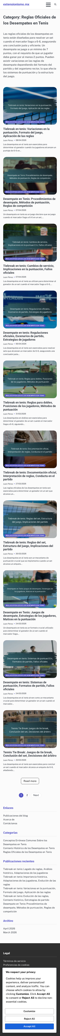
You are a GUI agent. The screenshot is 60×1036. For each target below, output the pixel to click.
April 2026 (9, 928)
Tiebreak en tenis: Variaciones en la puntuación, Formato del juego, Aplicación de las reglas (26, 132)
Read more (30, 781)
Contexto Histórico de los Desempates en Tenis (29, 848)
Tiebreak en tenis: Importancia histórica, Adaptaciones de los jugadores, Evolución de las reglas (29, 880)
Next (36, 795)
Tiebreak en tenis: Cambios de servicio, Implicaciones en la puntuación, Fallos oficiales (28, 269)
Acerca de (8, 819)
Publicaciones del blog (15, 815)
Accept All (29, 1026)
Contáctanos (10, 823)
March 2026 (10, 932)
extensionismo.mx (16, 4)
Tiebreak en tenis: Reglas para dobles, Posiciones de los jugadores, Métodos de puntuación (29, 406)
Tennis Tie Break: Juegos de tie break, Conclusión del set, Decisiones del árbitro (29, 754)
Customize (29, 1011)
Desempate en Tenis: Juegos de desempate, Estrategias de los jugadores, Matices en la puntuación (29, 616)
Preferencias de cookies (16, 964)
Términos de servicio (14, 961)
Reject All (29, 1018)
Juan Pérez (8, 140)
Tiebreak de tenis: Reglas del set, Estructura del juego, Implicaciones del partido (28, 546)
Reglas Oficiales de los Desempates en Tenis (25, 122)
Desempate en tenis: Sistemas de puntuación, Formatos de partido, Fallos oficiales (28, 686)
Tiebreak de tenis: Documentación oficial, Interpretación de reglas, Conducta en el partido (30, 476)
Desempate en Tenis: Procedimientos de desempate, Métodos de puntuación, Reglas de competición (29, 202)
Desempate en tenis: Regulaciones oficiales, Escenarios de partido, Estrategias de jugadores (25, 336)
